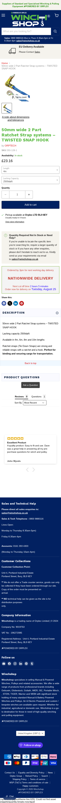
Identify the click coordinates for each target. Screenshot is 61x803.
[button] (28, 469)
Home (5, 63)
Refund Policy (31, 776)
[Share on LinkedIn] (15, 303)
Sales (37, 52)
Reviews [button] (19, 396)
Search (44, 776)
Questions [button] (36, 396)
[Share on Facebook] (4, 303)
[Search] (55, 31)
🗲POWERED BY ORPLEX (30, 792)
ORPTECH (10, 145)
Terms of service (37, 779)
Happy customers (30, 786)
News (50, 772)
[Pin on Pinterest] (21, 303)
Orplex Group (16, 776)
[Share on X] (10, 303)
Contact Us (10, 772)
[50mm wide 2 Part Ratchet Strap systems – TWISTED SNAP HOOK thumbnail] (7, 108)
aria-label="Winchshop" (30, 19)
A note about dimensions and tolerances (15, 118)
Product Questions (22, 377)
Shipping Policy (20, 779)
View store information (14, 222)
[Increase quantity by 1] (29, 195)
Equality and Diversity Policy (31, 772)
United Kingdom (29, 733)
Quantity (6, 188)
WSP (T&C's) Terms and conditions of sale (28, 782)
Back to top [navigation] (30, 363)
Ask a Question (30, 385)
